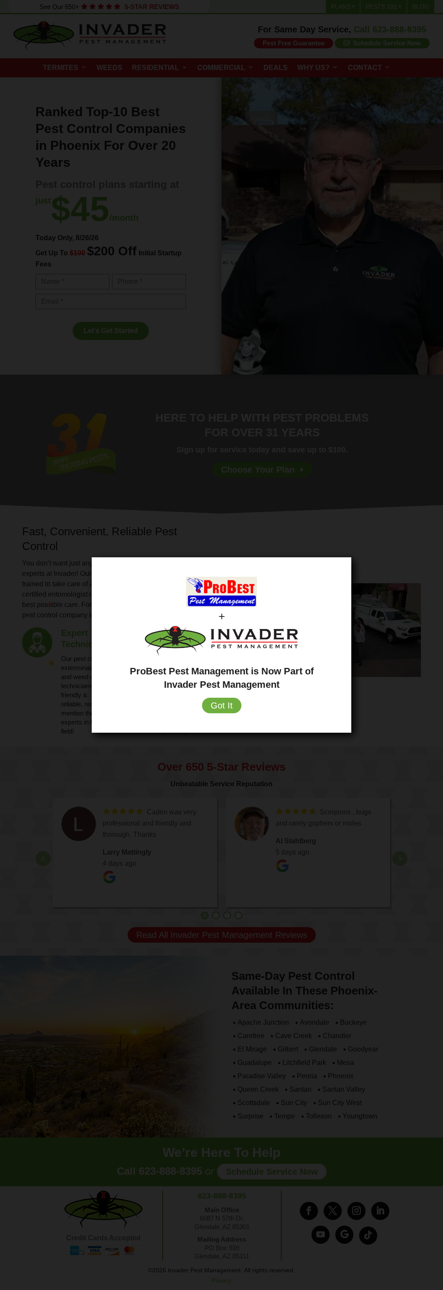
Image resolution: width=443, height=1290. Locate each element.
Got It (222, 705)
